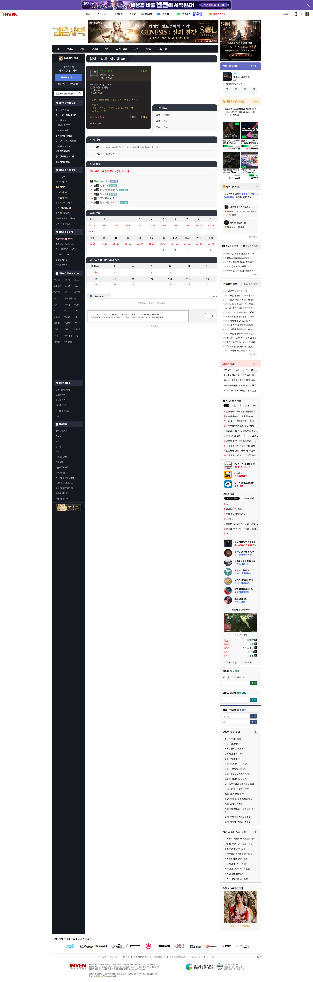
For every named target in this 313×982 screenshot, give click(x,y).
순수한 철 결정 (119, 147)
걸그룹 (58, 446)
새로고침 (252, 237)
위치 (56, 298)
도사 (56, 335)
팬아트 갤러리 (61, 265)
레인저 (67, 280)
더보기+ (254, 66)
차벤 (57, 441)
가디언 (57, 317)
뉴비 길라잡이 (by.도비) (234, 874)
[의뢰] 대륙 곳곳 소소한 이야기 (237, 774)
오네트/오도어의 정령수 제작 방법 (239, 784)
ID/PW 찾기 (74, 84)
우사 (56, 329)
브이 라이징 (60, 472)
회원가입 (61, 84)
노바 (76, 317)
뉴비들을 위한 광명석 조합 (235, 858)
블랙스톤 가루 (151, 147)
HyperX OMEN (62, 467)
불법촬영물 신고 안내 (178, 957)
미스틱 (77, 304)
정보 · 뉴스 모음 (62, 109)
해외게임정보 (61, 457)
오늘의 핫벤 (60, 395)
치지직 (58, 436)
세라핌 (57, 341)
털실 (129, 147)
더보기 (248, 662)
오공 (76, 335)
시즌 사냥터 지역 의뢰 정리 (236, 863)
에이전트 (68, 341)
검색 (79, 93)
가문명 (228, 677)
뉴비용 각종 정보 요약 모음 (236, 879)
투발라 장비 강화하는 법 (235, 848)
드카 (76, 323)
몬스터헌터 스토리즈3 (65, 483)
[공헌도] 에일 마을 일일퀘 (235, 779)
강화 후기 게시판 (63, 223)
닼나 (56, 304)
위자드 (77, 292)
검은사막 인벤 (71, 58)
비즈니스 (113, 957)
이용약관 (125, 957)
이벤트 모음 (63, 130)
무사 (76, 286)
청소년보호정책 (159, 957)
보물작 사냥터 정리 (232, 759)
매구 (66, 329)
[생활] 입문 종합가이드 (234, 794)
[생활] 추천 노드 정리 (233, 804)
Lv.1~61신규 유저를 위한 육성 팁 (238, 853)
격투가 (67, 304)
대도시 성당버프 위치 (233, 743)
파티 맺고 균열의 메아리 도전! (237, 868)
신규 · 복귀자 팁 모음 (67, 141)
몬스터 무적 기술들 (232, 738)
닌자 (76, 298)
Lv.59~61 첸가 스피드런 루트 (236, 789)
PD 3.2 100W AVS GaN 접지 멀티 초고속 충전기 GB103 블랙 (241, 390)
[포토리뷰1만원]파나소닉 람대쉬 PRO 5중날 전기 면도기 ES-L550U (241, 385)
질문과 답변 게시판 (64, 203)
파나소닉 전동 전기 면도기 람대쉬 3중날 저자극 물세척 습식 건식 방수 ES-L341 (241, 375)
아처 (66, 311)
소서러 (77, 280)
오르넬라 (110, 153)
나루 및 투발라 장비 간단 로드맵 (238, 843)
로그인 (286, 14)
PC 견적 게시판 (62, 410)
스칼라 (77, 329)
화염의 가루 (138, 147)
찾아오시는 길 (196, 957)
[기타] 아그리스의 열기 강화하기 (238, 822)
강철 (108, 147)
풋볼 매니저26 (62, 498)
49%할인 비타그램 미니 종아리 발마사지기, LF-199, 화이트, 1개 (241, 370)
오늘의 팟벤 (60, 400)
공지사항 (210, 957)
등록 (210, 316)
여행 (57, 451)
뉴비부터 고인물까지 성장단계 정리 (239, 838)
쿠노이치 (68, 298)
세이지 (57, 323)
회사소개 (102, 957)
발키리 (57, 292)
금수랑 (67, 286)
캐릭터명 (241, 677)
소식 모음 (62, 120)
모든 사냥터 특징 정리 (234, 753)
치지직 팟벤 (60, 177)
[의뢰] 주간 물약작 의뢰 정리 (236, 764)
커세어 (67, 323)
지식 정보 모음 (64, 146)
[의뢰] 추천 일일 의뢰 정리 (235, 769)
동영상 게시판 (61, 259)
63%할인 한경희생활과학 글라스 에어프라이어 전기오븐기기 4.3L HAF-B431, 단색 (241, 380)
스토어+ (254, 102)
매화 (66, 292)
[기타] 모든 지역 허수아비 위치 (237, 817)
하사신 (67, 317)
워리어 (57, 280)
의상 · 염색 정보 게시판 (65, 249)
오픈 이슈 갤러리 (63, 389)
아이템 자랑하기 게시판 (65, 218)
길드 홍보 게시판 (63, 213)
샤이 (76, 311)
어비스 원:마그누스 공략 (235, 748)
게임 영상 (60, 462)
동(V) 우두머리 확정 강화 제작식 (238, 799)
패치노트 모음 (64, 125)
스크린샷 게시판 (62, 254)
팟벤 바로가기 (61, 431)
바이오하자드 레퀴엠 (64, 488)
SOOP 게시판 (61, 182)
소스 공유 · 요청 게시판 (65, 244)
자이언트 (58, 286)
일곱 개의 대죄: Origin (65, 477)
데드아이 (68, 335)
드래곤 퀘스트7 (62, 493)
